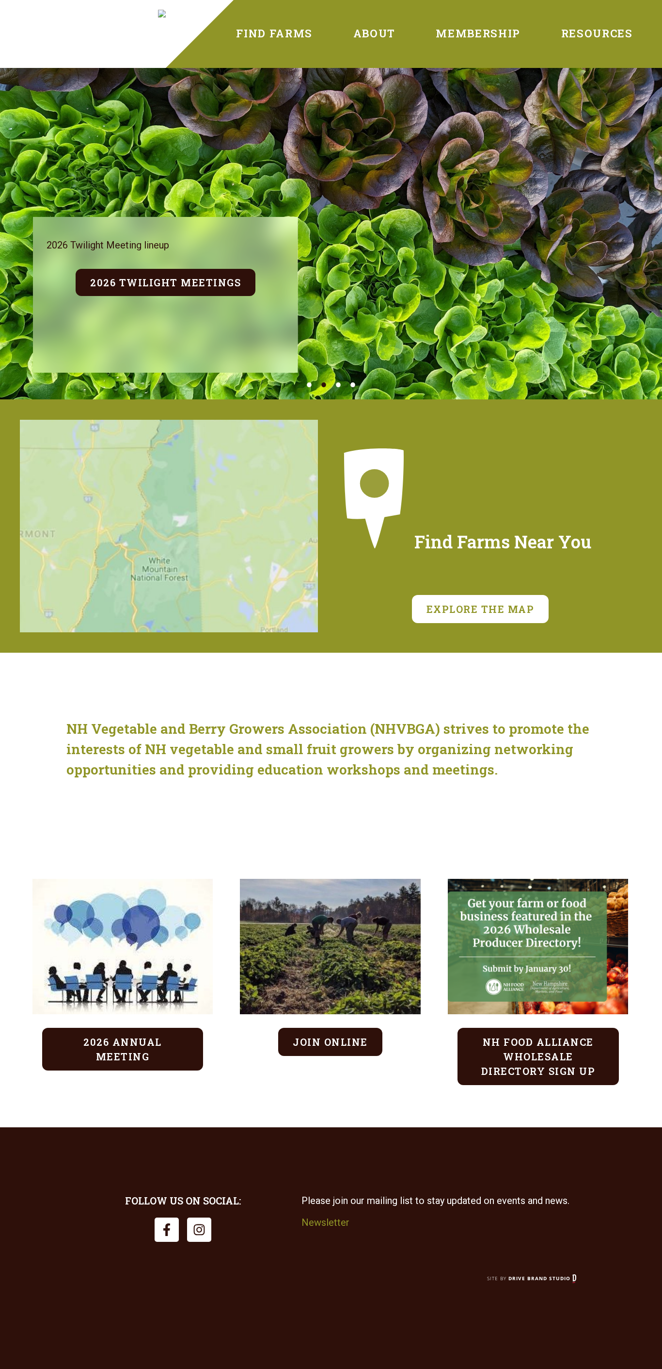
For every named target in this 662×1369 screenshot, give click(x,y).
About (374, 33)
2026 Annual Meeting (122, 1049)
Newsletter (325, 1222)
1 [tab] (309, 385)
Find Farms (274, 33)
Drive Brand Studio (540, 1278)
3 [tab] (338, 385)
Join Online (330, 1042)
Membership (478, 33)
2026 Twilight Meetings (165, 282)
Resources (597, 33)
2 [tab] (324, 385)
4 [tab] (353, 385)
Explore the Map (480, 609)
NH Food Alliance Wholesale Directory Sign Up (538, 1056)
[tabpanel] (331, 233)
